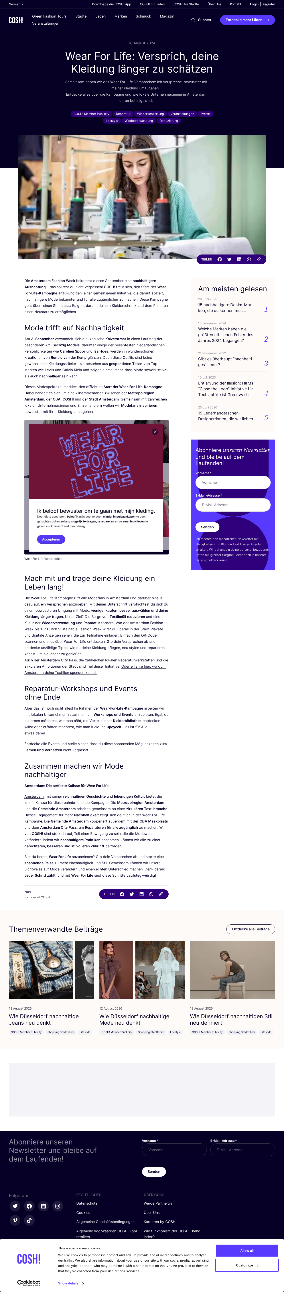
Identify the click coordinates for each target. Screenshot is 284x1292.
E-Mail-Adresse (208, 495)
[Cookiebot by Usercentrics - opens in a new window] (28, 1283)
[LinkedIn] (239, 259)
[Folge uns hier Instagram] (57, 1206)
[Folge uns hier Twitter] (15, 1206)
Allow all (247, 1251)
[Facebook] (220, 259)
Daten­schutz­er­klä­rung (211, 560)
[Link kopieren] (259, 259)
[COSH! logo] (16, 20)
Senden (207, 527)
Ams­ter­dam (34, 796)
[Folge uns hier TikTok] (29, 1220)
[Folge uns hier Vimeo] (15, 1220)
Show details (68, 1283)
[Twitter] (229, 259)
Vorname (203, 473)
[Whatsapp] (249, 259)
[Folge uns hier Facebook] (29, 1206)
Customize (244, 1265)
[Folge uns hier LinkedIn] (43, 1206)
